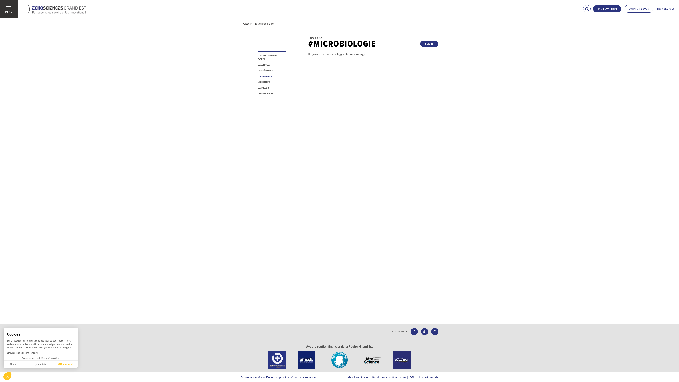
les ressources (265, 93)
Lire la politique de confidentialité (22, 352)
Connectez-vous (639, 8)
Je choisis (41, 364)
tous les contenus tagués (267, 57)
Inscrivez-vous (666, 8)
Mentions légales (357, 377)
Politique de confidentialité (389, 377)
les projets (263, 87)
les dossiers (264, 82)
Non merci (16, 364)
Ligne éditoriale (428, 377)
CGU (412, 377)
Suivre (429, 44)
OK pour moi (65, 364)
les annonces (265, 76)
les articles (264, 64)
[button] (7, 376)
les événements (266, 70)
